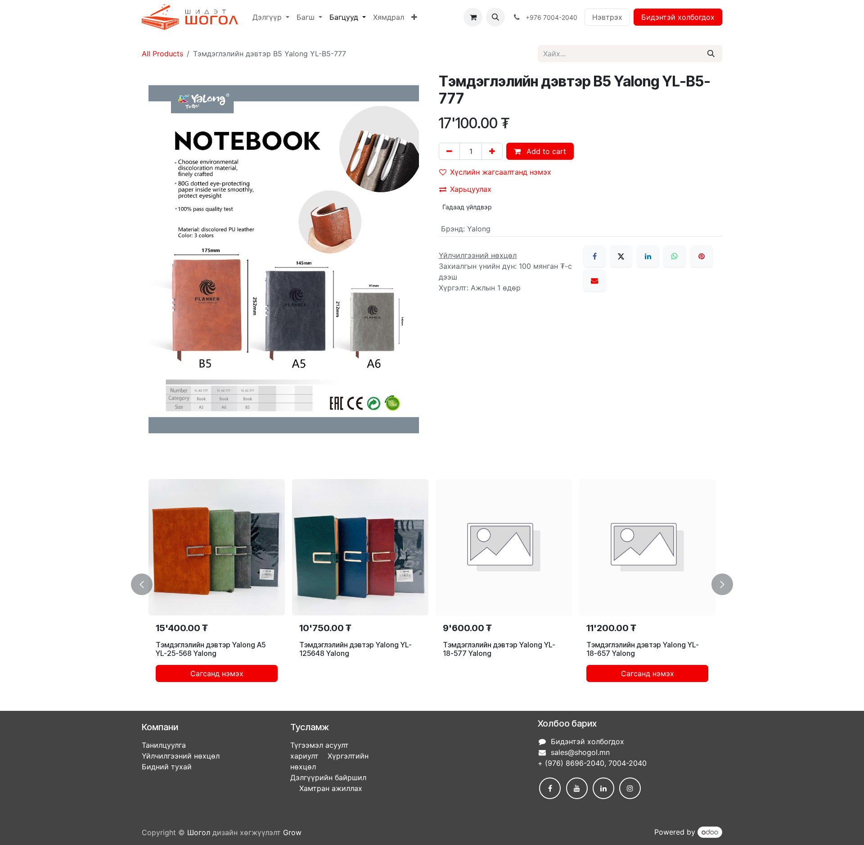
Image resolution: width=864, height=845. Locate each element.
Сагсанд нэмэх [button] (216, 673)
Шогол (198, 832)
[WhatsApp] (674, 256)
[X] (621, 256)
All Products (162, 53)
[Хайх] (711, 53)
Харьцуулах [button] (470, 189)
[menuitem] (271, 17)
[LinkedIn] (648, 256)
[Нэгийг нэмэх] (492, 151)
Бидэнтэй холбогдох (678, 17)
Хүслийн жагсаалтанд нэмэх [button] (500, 171)
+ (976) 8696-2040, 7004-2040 (592, 763)
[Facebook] (594, 256)
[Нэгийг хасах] (449, 151)
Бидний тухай (167, 766)
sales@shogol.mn (580, 752)
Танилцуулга (164, 745)
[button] (495, 17)
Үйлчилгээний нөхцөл (181, 755)
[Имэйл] (594, 280)
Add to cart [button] (545, 151)
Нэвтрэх (607, 17)
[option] (432, 584)
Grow (292, 832)
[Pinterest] (701, 256)
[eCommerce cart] (473, 17)
